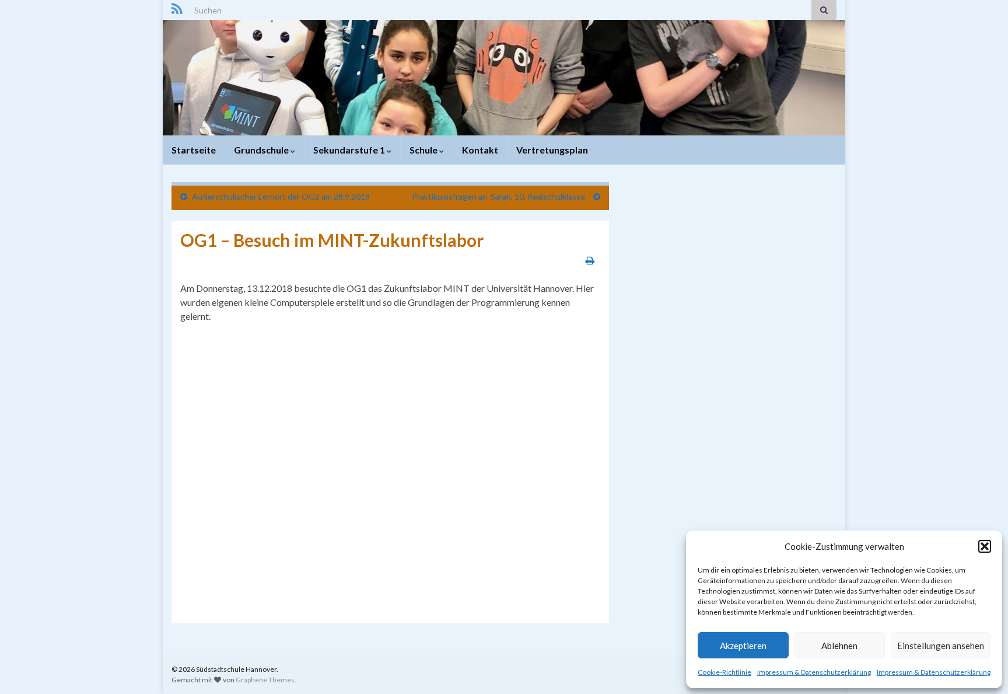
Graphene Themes (265, 679)
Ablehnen (839, 645)
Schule (424, 149)
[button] (985, 546)
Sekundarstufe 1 (350, 149)
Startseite (194, 149)
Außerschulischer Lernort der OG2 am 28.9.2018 (281, 196)
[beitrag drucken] (590, 260)
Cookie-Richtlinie (724, 672)
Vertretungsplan (552, 149)
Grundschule (262, 149)
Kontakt (480, 149)
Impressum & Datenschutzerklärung (814, 672)
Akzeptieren (743, 645)
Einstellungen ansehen (940, 645)
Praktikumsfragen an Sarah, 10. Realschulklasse (500, 196)
